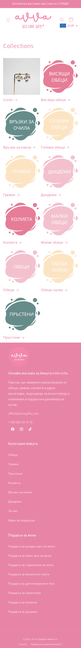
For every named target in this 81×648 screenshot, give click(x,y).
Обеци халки (52, 290)
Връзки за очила (17, 147)
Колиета (10, 242)
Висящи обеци (53, 100)
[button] (8, 20)
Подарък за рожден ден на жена (31, 546)
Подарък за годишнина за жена (31, 565)
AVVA (34, 639)
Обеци (9, 290)
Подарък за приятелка (24, 593)
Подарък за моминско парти (28, 574)
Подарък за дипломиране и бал (31, 583)
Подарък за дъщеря (22, 611)
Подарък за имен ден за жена (29, 555)
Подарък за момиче (22, 602)
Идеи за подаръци (21, 520)
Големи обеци (53, 147)
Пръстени (11, 337)
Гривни (9, 195)
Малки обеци (52, 242)
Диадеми (49, 195)
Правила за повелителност (46, 644)
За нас (13, 511)
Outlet (8, 100)
